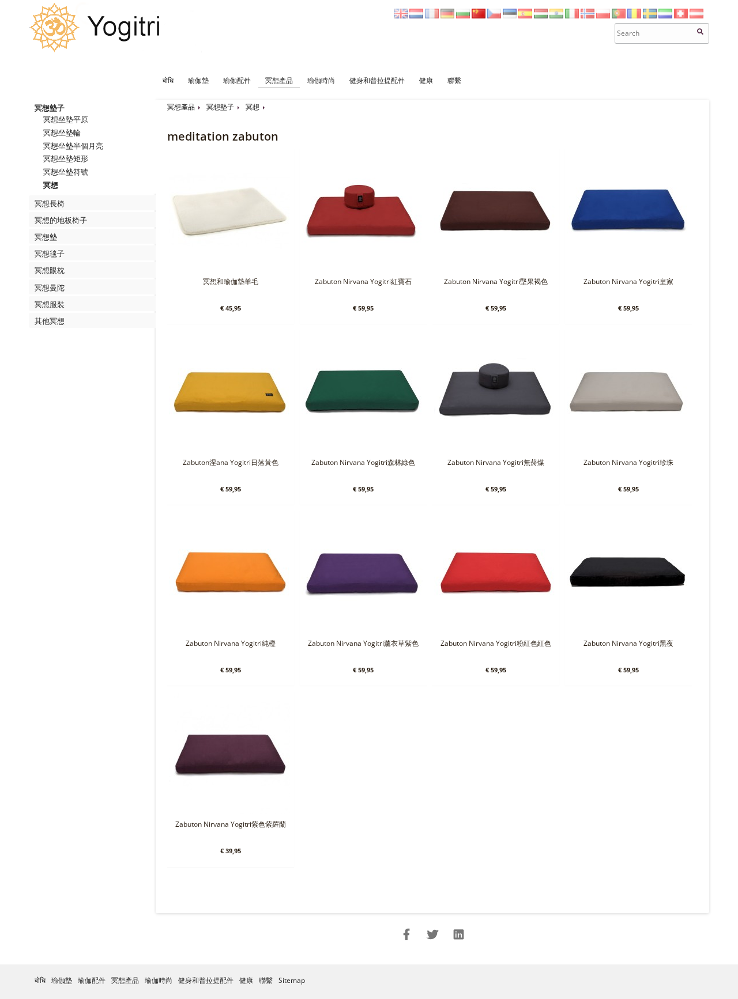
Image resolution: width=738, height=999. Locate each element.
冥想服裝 (50, 304)
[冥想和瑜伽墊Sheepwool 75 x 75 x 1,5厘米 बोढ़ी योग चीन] (229, 269)
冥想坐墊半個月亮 (73, 146)
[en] (401, 16)
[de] (447, 16)
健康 (426, 80)
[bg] (463, 16)
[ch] (681, 16)
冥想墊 (46, 237)
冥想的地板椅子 (61, 220)
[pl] (603, 16)
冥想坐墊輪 (62, 132)
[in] (556, 16)
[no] (587, 16)
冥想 (50, 185)
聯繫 (454, 80)
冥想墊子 (50, 108)
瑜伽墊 (198, 80)
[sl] (665, 16)
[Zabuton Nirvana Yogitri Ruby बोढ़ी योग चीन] (362, 269)
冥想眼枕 (50, 270)
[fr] (432, 16)
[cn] (478, 16)
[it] (572, 16)
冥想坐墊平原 (65, 119)
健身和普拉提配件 (377, 80)
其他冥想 (50, 321)
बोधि (168, 80)
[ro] (634, 16)
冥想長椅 (50, 203)
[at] (696, 16)
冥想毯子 (50, 253)
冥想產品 (279, 80)
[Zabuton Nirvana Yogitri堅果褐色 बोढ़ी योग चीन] (494, 269)
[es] (525, 16)
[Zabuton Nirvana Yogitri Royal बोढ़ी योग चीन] (627, 269)
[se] (650, 16)
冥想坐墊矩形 (65, 158)
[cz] (494, 16)
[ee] (510, 16)
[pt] (619, 16)
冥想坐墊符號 (65, 171)
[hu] (541, 16)
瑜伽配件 (237, 80)
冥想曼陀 (50, 287)
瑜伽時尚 (321, 80)
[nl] (416, 16)
